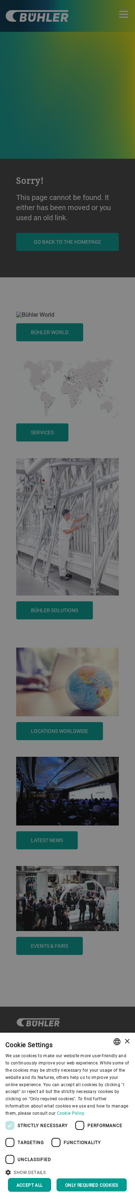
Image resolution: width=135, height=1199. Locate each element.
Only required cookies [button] (91, 1185)
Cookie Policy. (71, 1113)
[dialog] (67, 1116)
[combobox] (117, 1041)
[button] (67, 1171)
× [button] (127, 1041)
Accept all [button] (30, 1185)
